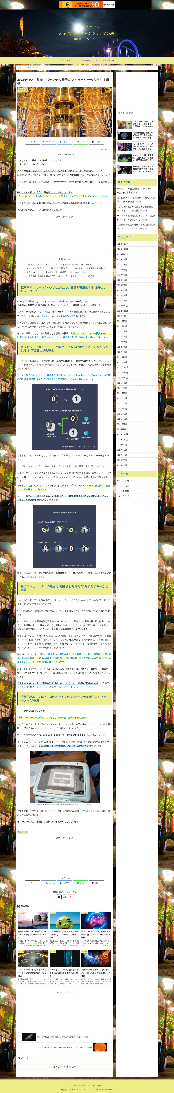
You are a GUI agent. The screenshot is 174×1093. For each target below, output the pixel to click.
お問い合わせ (97, 1086)
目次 (61, 259)
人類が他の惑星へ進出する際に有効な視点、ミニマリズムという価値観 (136, 227)
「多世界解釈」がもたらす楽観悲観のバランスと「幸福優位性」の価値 (136, 208)
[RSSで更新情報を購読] (70, 897)
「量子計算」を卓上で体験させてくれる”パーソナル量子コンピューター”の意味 (60, 276)
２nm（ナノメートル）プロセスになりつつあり (57, 316)
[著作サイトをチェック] (59, 897)
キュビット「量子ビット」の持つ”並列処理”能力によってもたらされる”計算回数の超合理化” (66, 268)
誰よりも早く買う (92, 811)
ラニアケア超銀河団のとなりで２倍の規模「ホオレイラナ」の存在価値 (136, 217)
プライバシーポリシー (81, 1086)
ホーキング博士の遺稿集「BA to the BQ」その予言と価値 (134, 191)
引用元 (89, 804)
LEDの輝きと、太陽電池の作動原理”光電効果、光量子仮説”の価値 (136, 200)
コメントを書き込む (65, 1066)
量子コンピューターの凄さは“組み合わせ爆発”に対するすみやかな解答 (56, 272)
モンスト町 (23, 832)
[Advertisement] (41, 235)
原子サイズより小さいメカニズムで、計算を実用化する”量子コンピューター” (59, 264)
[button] (96, 141)
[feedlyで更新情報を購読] (64, 897)
